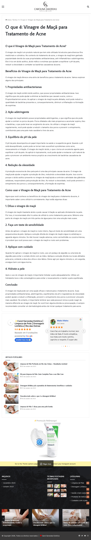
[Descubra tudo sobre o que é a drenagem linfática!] (11, 399)
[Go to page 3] (67, 346)
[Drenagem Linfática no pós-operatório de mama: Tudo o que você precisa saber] (50, 494)
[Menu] (3, 7)
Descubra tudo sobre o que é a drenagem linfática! (38, 396)
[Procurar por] (88, 7)
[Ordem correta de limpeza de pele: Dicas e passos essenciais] (50, 485)
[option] (15, 518)
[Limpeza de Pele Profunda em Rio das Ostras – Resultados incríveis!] (11, 367)
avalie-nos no (22, 340)
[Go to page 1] (63, 346)
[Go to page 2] (65, 346)
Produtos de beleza (78, 497)
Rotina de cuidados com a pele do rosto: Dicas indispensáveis (76, 524)
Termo (14, 20)
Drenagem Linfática (78, 487)
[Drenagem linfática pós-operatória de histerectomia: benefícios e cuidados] (11, 388)
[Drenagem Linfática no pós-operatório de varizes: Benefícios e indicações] (63, 490)
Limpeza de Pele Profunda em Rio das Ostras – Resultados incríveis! (43, 364)
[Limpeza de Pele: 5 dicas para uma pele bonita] (11, 409)
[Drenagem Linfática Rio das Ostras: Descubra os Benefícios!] (63, 495)
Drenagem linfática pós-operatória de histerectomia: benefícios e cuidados (46, 386)
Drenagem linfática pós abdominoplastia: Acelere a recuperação (12, 522)
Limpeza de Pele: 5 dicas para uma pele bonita (36, 407)
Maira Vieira (62, 320)
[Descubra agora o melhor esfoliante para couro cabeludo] (57, 490)
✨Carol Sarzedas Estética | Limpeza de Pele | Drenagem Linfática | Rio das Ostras (29, 323)
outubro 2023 (8, 487)
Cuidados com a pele (79, 500)
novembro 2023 (9, 483)
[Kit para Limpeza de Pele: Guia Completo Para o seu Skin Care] (11, 378)
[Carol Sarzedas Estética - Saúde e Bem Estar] (45, 7)
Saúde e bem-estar (78, 493)
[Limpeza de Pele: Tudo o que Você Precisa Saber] (63, 485)
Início (9, 20)
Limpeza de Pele (77, 483)
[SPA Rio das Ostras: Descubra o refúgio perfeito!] (57, 486)
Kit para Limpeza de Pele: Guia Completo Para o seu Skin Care (42, 374)
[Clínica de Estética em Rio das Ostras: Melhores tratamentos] (57, 495)
